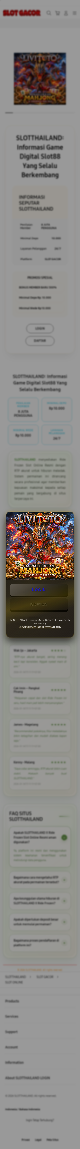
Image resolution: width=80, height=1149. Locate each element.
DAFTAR (39, 604)
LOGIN (39, 590)
